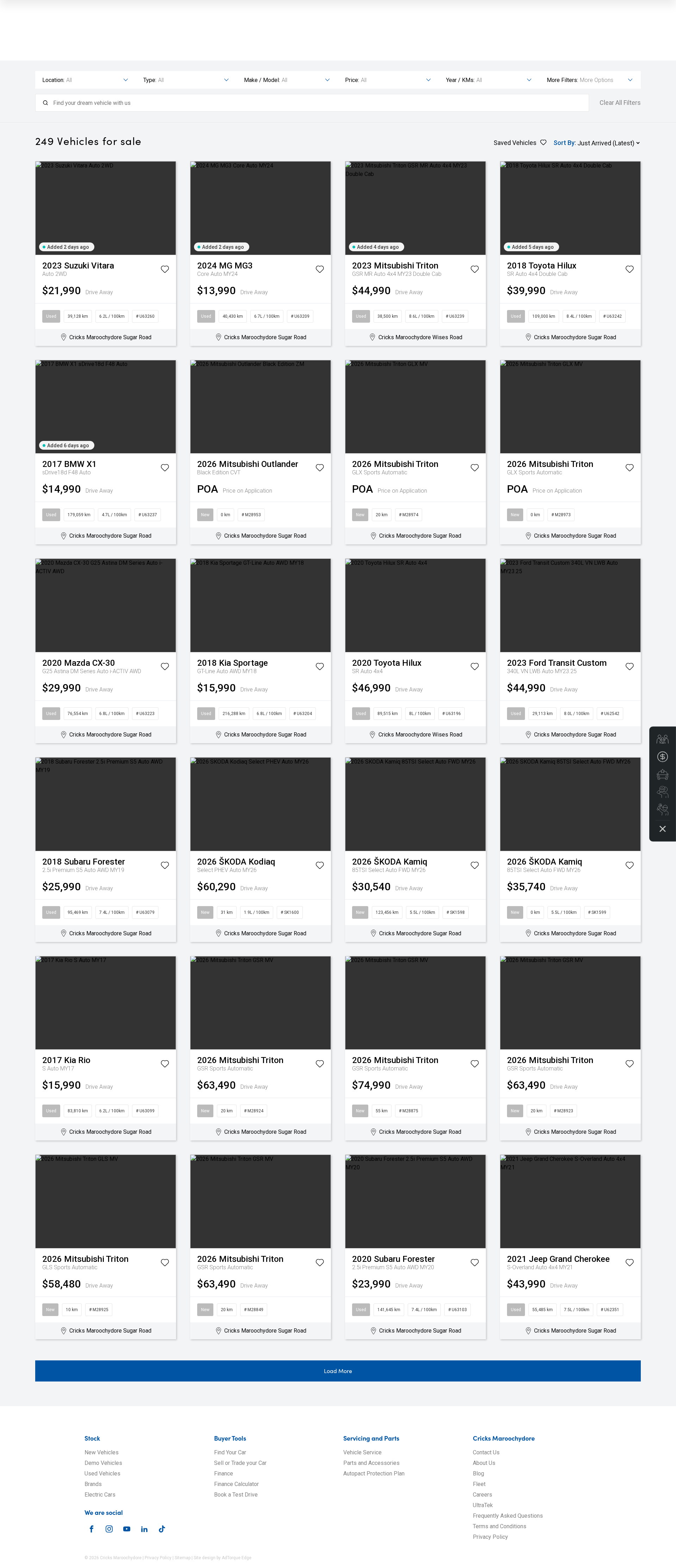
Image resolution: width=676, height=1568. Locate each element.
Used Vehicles (102, 1473)
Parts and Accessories (371, 1463)
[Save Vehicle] (165, 271)
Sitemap (182, 1557)
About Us (484, 1463)
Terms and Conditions (499, 1526)
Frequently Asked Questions (508, 1515)
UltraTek (483, 1505)
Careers (482, 1494)
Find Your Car (230, 1452)
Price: (352, 80)
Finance (223, 1473)
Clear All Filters (620, 102)
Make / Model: (262, 80)
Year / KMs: (460, 80)
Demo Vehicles (103, 1463)
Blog (478, 1473)
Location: (53, 80)
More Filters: (562, 80)
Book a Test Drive (236, 1494)
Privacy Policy (490, 1537)
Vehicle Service (362, 1452)
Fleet (479, 1484)
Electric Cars (99, 1494)
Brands (93, 1484)
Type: (149, 80)
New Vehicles (101, 1452)
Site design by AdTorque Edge (222, 1557)
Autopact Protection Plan (374, 1473)
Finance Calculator (236, 1484)
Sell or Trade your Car (240, 1463)
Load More (338, 1370)
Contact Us (486, 1452)
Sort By (564, 142)
